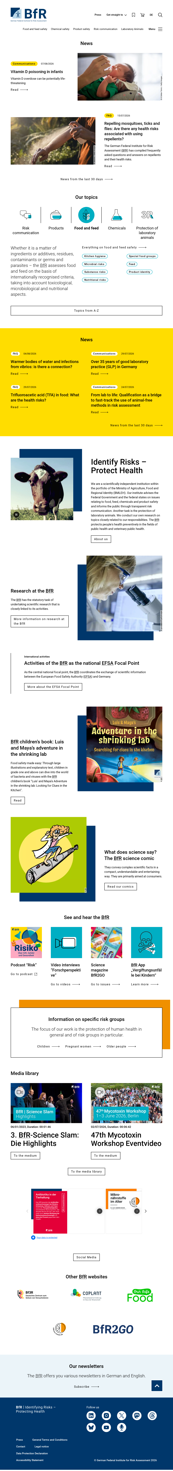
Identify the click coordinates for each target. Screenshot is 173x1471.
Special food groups (142, 256)
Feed (132, 264)
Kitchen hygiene (95, 256)
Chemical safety (60, 29)
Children (43, 1046)
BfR (124, 150)
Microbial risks (94, 264)
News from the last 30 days (82, 179)
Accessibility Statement (29, 1460)
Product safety (81, 29)
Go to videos (61, 984)
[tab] (26, 223)
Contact (20, 1446)
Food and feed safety (35, 29)
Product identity (139, 271)
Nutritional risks (95, 279)
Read (15, 90)
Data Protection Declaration (32, 1453)
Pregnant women (78, 1046)
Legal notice (42, 1446)
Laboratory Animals (132, 29)
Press (98, 14)
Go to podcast (22, 974)
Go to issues (100, 984)
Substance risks (95, 271)
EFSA (107, 663)
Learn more (140, 984)
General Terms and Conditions (49, 1439)
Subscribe (81, 1386)
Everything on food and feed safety (109, 247)
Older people (116, 1046)
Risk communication (105, 29)
